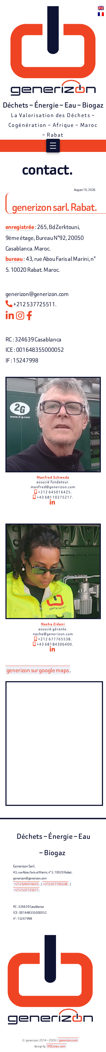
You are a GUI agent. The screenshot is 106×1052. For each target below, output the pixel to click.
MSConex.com (56, 1046)
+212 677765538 (55, 884)
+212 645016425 (26, 884)
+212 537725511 (26, 890)
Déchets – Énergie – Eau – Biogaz (53, 105)
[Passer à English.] (101, 8)
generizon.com (68, 1040)
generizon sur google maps (38, 670)
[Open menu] (53, 146)
